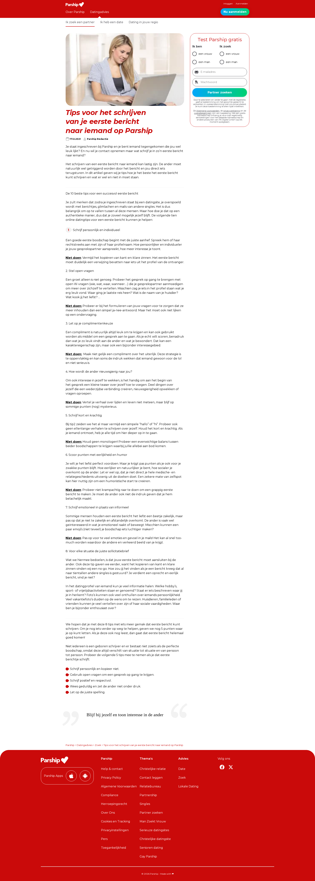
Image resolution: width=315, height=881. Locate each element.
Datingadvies (99, 12)
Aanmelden (242, 3)
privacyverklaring (231, 111)
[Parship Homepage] (75, 4)
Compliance (109, 795)
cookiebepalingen (202, 113)
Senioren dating (151, 847)
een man (204, 62)
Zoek (98, 745)
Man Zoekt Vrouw (153, 821)
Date (181, 769)
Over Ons (108, 812)
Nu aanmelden (234, 12)
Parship (70, 745)
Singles (145, 804)
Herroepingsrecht (114, 804)
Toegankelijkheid (113, 847)
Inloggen (228, 3)
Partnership (148, 795)
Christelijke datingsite (155, 839)
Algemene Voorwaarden (119, 786)
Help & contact (112, 769)
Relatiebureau (150, 786)
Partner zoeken (151, 812)
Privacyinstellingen (115, 830)
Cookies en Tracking (115, 821)
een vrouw (205, 53)
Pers (104, 839)
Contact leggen (151, 777)
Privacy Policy (111, 777)
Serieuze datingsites (154, 830)
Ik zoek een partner (80, 22)
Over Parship (75, 12)
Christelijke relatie (153, 769)
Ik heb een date (111, 22)
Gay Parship (148, 856)
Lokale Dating (188, 786)
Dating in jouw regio (143, 22)
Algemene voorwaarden (207, 111)
